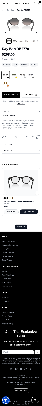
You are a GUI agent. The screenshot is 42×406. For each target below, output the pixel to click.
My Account (6, 271)
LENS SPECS (7, 150)
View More (21, 227)
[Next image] (36, 32)
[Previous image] (5, 32)
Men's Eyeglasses (8, 241)
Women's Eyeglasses (10, 245)
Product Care (37, 137)
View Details (11, 212)
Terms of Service (8, 312)
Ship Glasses (7, 286)
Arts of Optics (21, 3)
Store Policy (6, 279)
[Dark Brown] (12, 198)
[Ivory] (10, 198)
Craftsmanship (23, 137)
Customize (21, 103)
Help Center (6, 282)
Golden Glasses (8, 253)
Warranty (8, 137)
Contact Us (6, 301)
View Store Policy (21, 391)
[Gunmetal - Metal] (31, 75)
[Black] (5, 198)
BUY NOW (29, 95)
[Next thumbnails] (37, 40)
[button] (5, 400)
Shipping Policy (7, 323)
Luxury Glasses (7, 249)
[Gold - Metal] (14, 75)
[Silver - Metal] (22, 75)
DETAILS (5, 111)
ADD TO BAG (9, 95)
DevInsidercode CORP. (21, 404)
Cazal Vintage (7, 260)
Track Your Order (8, 275)
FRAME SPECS (7, 144)
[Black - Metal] (5, 75)
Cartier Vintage (7, 256)
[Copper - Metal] (5, 83)
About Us (5, 297)
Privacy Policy (7, 316)
